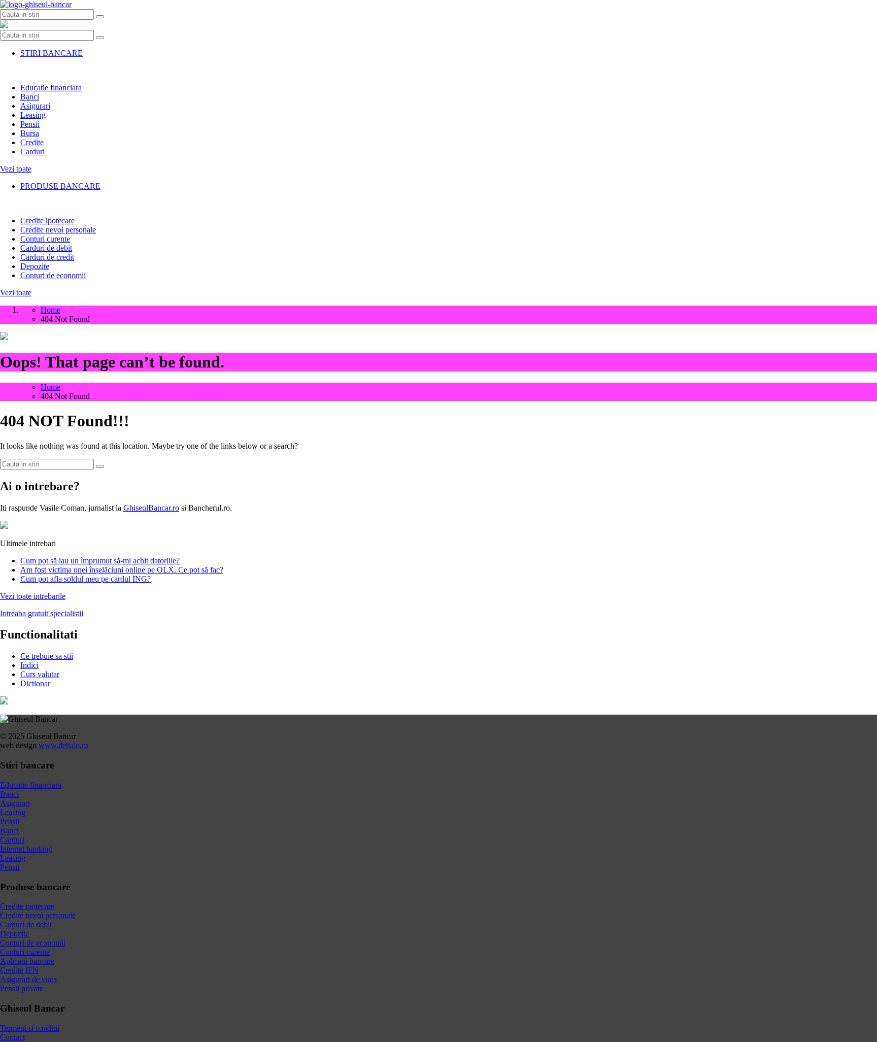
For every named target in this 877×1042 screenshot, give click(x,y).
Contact (12, 1037)
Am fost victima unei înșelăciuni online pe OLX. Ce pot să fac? (121, 569)
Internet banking (26, 849)
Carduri (32, 151)
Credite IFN (19, 970)
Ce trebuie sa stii (46, 656)
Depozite (34, 266)
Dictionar (35, 683)
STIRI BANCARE (51, 53)
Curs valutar (39, 674)
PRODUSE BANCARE (60, 186)
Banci (29, 96)
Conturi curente (45, 238)
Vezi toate (15, 168)
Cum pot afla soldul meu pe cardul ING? (85, 579)
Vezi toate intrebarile (32, 596)
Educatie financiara (51, 87)
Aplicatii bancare (27, 961)
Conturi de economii (53, 275)
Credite (32, 142)
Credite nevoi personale (58, 229)
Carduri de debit (46, 248)
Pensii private (21, 988)
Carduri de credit (47, 257)
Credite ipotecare (47, 220)
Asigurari (35, 106)
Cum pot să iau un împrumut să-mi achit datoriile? (100, 560)
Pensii (30, 124)
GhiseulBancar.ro (151, 507)
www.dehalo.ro (63, 745)
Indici (29, 665)
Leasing (33, 115)
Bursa (29, 133)
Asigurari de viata (28, 979)
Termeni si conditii (29, 1028)
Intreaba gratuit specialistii (41, 613)
